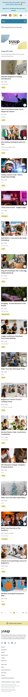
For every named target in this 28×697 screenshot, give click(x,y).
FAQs (2, 667)
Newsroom (3, 660)
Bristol (3, 87)
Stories (3, 652)
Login (15, 15)
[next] (26, 612)
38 (23, 613)
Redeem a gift (4, 655)
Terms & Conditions (6, 682)
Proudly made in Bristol (15, 623)
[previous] (2, 612)
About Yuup (4, 664)
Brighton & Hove (5, 314)
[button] (10, 15)
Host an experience (6, 670)
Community (4, 649)
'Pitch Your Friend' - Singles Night (13, 207)
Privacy (13, 682)
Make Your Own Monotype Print (13, 369)
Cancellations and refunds (7, 678)
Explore (3, 647)
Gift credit (3, 672)
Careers (3, 658)
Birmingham (4, 216)
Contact (3, 675)
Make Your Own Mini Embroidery (13, 497)
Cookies (18, 682)
